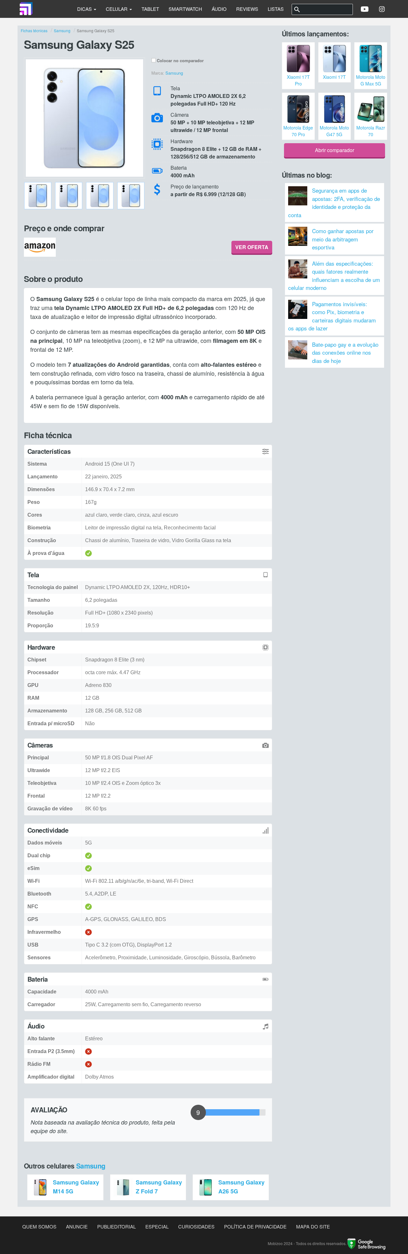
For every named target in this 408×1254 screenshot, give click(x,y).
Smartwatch (185, 8)
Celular (117, 8)
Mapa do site (313, 1226)
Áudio (219, 8)
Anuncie (77, 1226)
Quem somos (39, 1226)
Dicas (85, 8)
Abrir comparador (334, 150)
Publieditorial (116, 1226)
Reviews (247, 8)
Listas (276, 8)
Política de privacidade (255, 1226)
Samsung (91, 1165)
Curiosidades (196, 1226)
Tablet (150, 8)
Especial (157, 1226)
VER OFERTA (251, 247)
